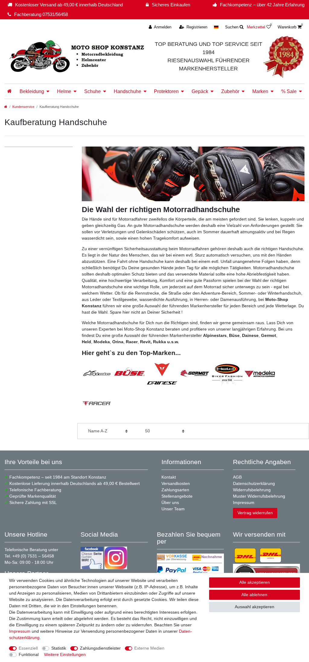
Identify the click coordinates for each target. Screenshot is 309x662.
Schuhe (92, 91)
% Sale (289, 91)
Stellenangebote (177, 496)
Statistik (58, 648)
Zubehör (230, 91)
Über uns (170, 502)
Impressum (243, 502)
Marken (260, 91)
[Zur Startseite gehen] (5, 106)
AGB (237, 477)
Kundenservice (23, 106)
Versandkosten (175, 483)
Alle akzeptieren (254, 582)
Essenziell (28, 648)
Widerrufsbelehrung (252, 489)
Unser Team (173, 508)
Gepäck (200, 91)
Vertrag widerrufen (255, 512)
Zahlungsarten (175, 489)
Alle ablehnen (254, 594)
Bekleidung (32, 91)
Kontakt (168, 477)
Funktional (29, 654)
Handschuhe (127, 91)
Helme (64, 91)
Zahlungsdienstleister (100, 648)
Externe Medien (149, 648)
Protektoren (166, 91)
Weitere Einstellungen (65, 654)
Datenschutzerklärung (254, 483)
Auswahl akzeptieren (254, 606)
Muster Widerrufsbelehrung (259, 496)
